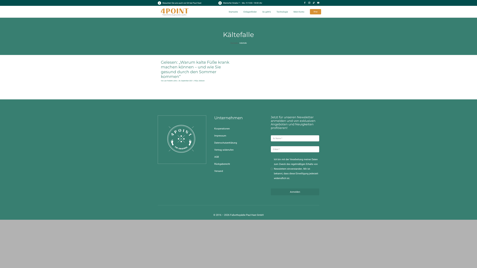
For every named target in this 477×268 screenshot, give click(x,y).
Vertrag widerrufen (224, 149)
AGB (216, 156)
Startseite (234, 43)
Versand (218, 171)
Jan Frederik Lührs (170, 81)
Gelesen (202, 81)
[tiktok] (314, 3)
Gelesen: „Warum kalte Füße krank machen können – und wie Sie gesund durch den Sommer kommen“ (195, 69)
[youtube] (318, 3)
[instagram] (309, 3)
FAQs (196, 81)
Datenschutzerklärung (225, 142)
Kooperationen (222, 128)
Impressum (220, 135)
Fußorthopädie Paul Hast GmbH (247, 215)
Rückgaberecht (222, 164)
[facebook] (305, 3)
